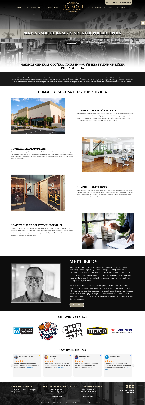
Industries (35, 7)
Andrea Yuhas (83, 356)
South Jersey (15, 390)
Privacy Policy (44, 402)
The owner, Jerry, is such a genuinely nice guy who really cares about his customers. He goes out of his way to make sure (57, 365)
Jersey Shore (15, 392)
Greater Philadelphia (28, 390)
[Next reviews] (132, 365)
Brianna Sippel (53, 356)
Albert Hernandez (24, 356)
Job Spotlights (94, 7)
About (111, 7)
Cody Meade (113, 356)
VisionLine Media (100, 402)
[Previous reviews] (12, 365)
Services (19, 7)
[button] (143, 23)
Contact (125, 7)
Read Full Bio (77, 305)
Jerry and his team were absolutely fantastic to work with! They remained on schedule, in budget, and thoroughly (87, 365)
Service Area (52, 7)
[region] (72, 33)
